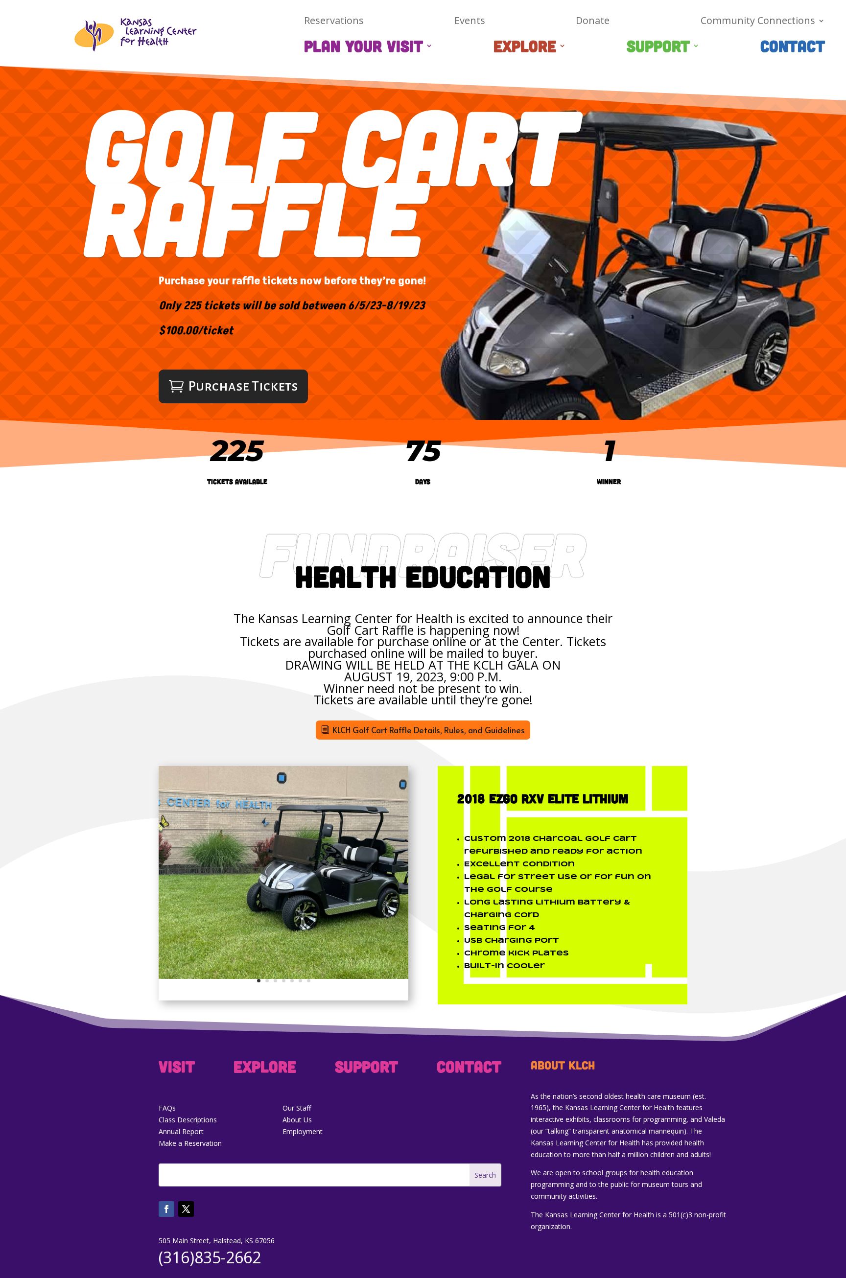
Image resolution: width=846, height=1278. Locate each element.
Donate (593, 22)
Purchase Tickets (243, 386)
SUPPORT (658, 47)
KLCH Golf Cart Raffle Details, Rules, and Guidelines (428, 730)
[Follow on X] (186, 1209)
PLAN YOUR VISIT (363, 47)
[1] (283, 976)
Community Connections (758, 22)
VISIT (177, 1068)
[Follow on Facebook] (166, 1209)
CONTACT (792, 47)
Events (469, 22)
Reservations (334, 22)
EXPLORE (525, 47)
